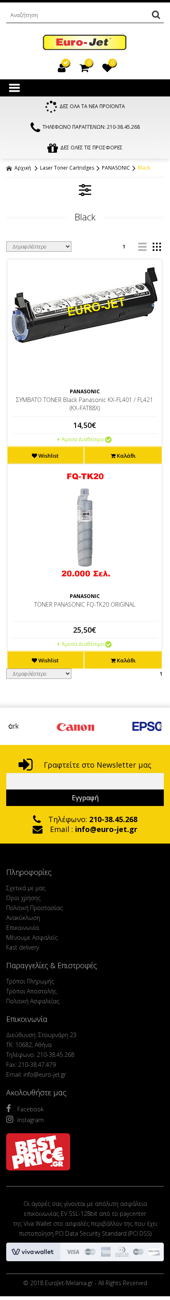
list (142, 246)
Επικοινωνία (22, 927)
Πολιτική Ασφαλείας (32, 1001)
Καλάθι (126, 455)
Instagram (30, 1120)
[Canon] (50, 726)
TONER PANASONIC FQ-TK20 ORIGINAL (84, 604)
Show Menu (14, 88)
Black (144, 167)
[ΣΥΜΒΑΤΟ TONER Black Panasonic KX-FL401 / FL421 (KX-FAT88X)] (85, 303)
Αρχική (22, 167)
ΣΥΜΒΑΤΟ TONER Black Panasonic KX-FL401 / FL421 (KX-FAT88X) (84, 404)
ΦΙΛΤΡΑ (85, 190)
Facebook (30, 1109)
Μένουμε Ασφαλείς (32, 937)
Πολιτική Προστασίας (34, 908)
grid (156, 246)
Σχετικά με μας (25, 888)
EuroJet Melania (85, 42)
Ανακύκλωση (23, 918)
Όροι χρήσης (23, 898)
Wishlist (48, 455)
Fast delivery (22, 947)
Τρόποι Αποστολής (31, 991)
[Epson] (126, 726)
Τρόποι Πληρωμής (30, 981)
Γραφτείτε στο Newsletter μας (96, 765)
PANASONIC (116, 167)
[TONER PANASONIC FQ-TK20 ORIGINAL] (85, 526)
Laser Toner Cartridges (67, 167)
